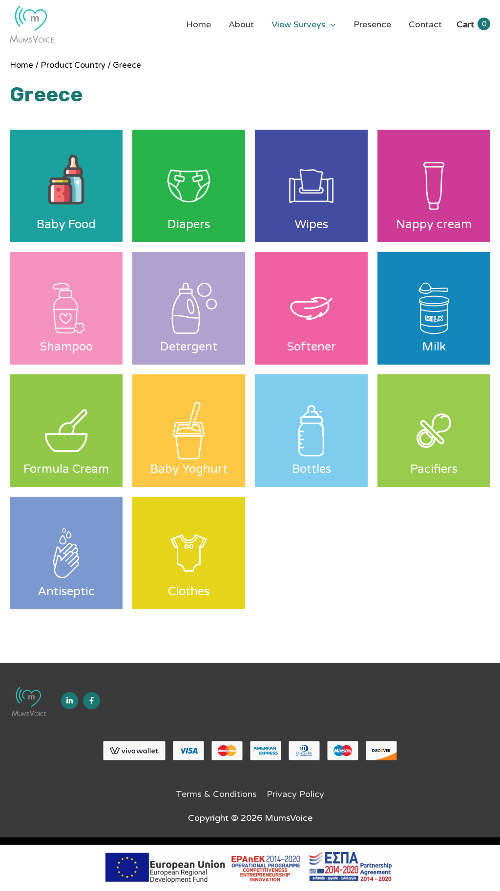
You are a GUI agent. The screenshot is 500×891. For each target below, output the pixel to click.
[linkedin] (69, 700)
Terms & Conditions (216, 794)
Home (21, 65)
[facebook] (91, 700)
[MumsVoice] (29, 701)
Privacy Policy (295, 794)
